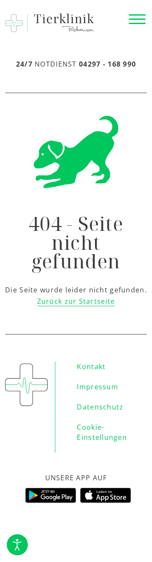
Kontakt (91, 366)
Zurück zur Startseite (76, 301)
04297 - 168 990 (107, 64)
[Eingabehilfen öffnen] (17, 544)
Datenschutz (100, 407)
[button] (137, 19)
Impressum (97, 386)
